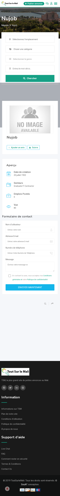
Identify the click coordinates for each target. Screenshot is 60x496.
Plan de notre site (9, 414)
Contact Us (6, 469)
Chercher (32, 78)
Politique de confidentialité (37, 280)
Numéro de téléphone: (15, 248)
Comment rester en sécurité (14, 459)
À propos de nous (9, 429)
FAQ (3, 454)
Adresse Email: (12, 236)
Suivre (35, 147)
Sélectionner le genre (22, 59)
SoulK (24, 484)
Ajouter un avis (18, 147)
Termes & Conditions (11, 464)
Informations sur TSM (11, 409)
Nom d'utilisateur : (13, 224)
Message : (10, 259)
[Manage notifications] (7, 488)
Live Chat (5, 449)
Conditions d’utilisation (11, 419)
